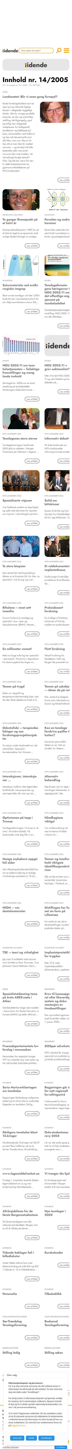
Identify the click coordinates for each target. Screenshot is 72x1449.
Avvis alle (17, 1438)
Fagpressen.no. (18, 1425)
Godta (31, 1438)
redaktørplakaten (11, 1447)
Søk (59, 51)
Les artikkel (32, 245)
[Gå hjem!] (11, 52)
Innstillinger (60, 1447)
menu (66, 51)
